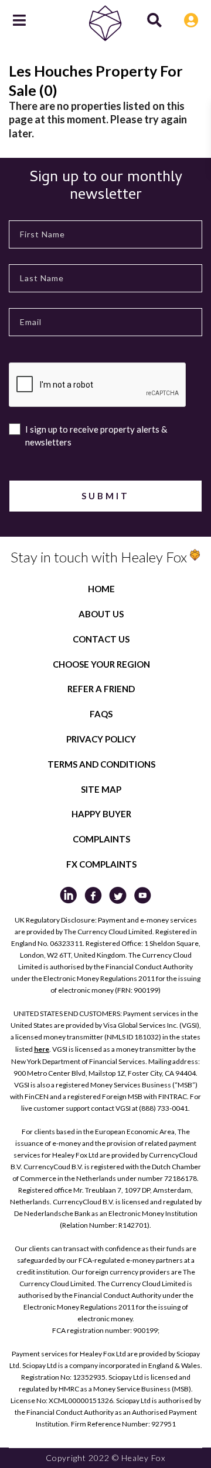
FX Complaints (101, 864)
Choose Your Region (101, 664)
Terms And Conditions (101, 764)
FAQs (101, 714)
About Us (101, 614)
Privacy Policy (101, 739)
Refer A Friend (101, 688)
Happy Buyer (101, 814)
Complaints (101, 839)
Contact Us (101, 639)
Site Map (101, 789)
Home (101, 588)
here (41, 1049)
